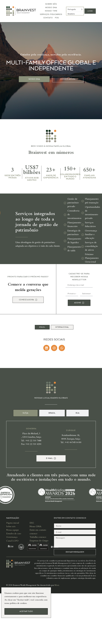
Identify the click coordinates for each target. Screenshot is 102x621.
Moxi (57, 585)
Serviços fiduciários (51, 14)
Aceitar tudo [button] (26, 611)
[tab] (42, 327)
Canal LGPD (12, 541)
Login (90, 11)
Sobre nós (10, 527)
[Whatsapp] (62, 348)
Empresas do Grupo (39, 541)
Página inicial (12, 523)
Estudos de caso (13, 534)
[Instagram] (54, 348)
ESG (32, 523)
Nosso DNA (51, 8)
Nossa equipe (12, 530)
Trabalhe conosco (38, 537)
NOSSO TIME (51, 11)
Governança (11, 537)
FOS (57, 18)
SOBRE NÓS (51, 4)
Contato (48, 18)
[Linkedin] (46, 348)
